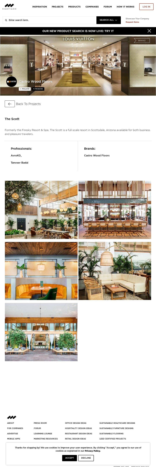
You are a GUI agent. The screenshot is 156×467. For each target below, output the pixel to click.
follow (25, 89)
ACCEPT (69, 458)
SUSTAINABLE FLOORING (111, 434)
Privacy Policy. (93, 451)
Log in (146, 7)
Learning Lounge (43, 434)
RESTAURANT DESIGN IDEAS (78, 434)
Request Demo (132, 22)
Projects (57, 6)
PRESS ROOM (40, 423)
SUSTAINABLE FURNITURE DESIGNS (116, 428)
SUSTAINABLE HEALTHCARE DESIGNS (117, 423)
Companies (92, 6)
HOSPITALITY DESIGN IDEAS (78, 428)
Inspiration (39, 6)
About (10, 423)
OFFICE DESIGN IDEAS (75, 423)
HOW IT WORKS (125, 6)
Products (74, 6)
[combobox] (108, 20)
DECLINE (86, 458)
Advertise (12, 434)
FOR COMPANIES (15, 428)
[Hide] (149, 31)
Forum (108, 6)
